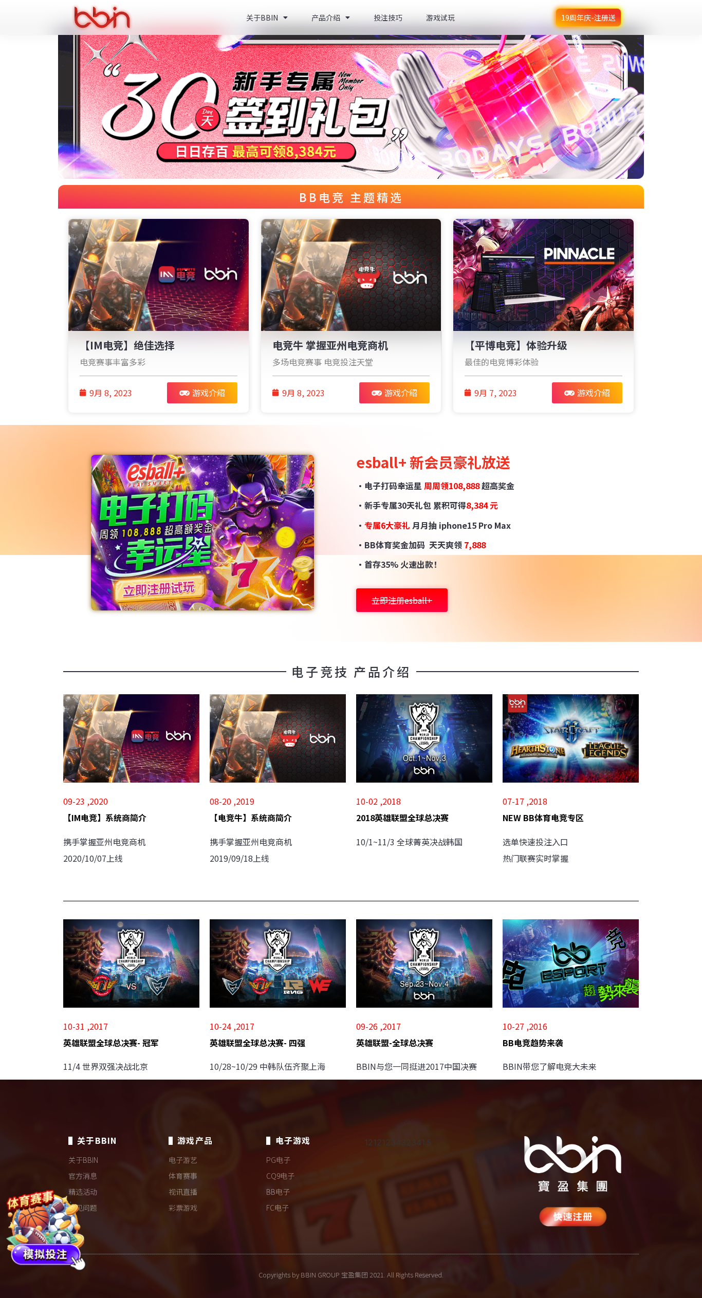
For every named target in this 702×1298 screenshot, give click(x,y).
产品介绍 (325, 17)
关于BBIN (262, 17)
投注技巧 (388, 17)
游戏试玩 (440, 17)
